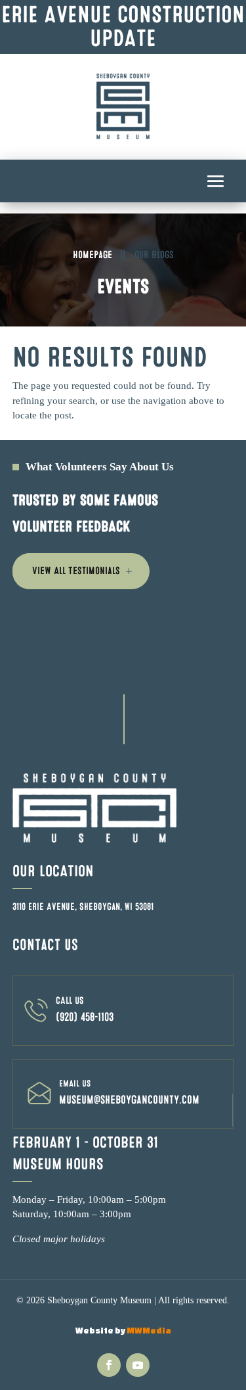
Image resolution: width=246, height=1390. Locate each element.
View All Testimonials (76, 570)
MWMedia (149, 1330)
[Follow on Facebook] (109, 1365)
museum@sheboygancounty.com (129, 1100)
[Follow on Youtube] (138, 1365)
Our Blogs (154, 254)
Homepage (92, 254)
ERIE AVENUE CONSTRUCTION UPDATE (123, 27)
